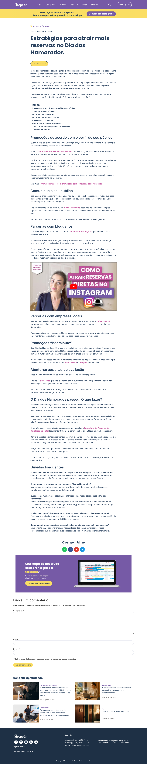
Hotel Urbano (70, 362)
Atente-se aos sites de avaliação (46, 123)
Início (39, 5)
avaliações (45, 381)
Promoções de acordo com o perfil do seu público (53, 108)
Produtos (62, 5)
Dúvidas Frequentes (41, 129)
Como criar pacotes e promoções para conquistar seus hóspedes (71, 184)
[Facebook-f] (16, 742)
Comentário (18, 611)
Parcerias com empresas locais (45, 117)
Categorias (50, 5)
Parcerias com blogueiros (43, 114)
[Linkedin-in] (31, 742)
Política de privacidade (23, 751)
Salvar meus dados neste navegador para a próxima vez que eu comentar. (45, 659)
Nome (16, 639)
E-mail (16, 649)
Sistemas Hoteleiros (90, 5)
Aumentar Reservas (41, 26)
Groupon (83, 362)
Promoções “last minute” (43, 120)
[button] (109, 4)
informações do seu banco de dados (56, 151)
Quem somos (20, 747)
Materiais (74, 5)
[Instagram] (21, 742)
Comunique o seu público (43, 111)
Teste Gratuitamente (39, 64)
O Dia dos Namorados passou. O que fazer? (51, 126)
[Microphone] (36, 742)
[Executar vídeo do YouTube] (73, 286)
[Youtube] (26, 742)
